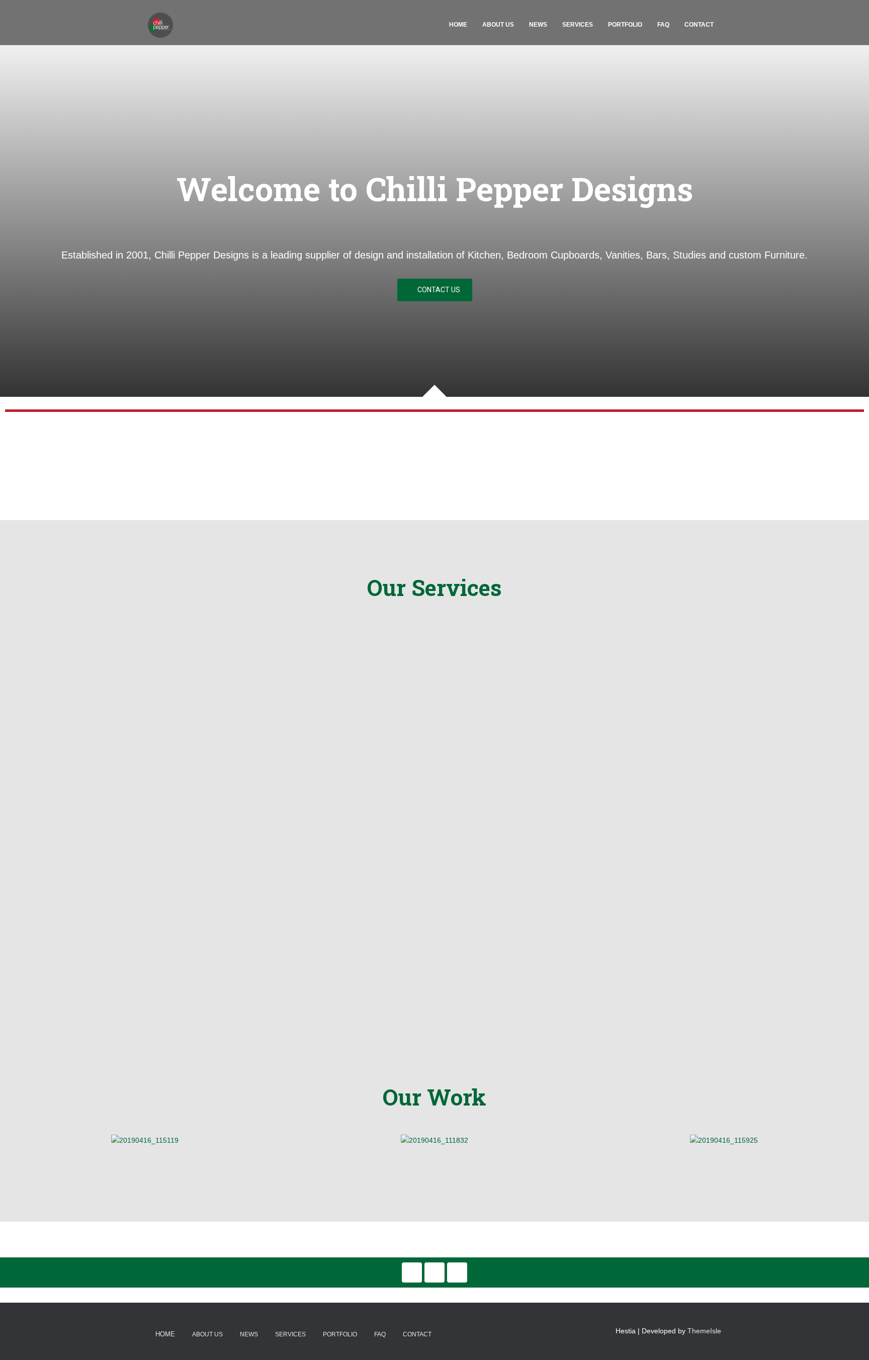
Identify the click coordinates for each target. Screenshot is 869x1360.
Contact (699, 24)
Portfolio (625, 24)
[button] (434, 290)
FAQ (663, 24)
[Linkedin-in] (412, 1272)
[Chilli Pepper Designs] (160, 25)
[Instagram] (457, 1272)
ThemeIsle (704, 1331)
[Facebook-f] (434, 1272)
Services (577, 24)
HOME (458, 24)
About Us (498, 24)
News (538, 24)
